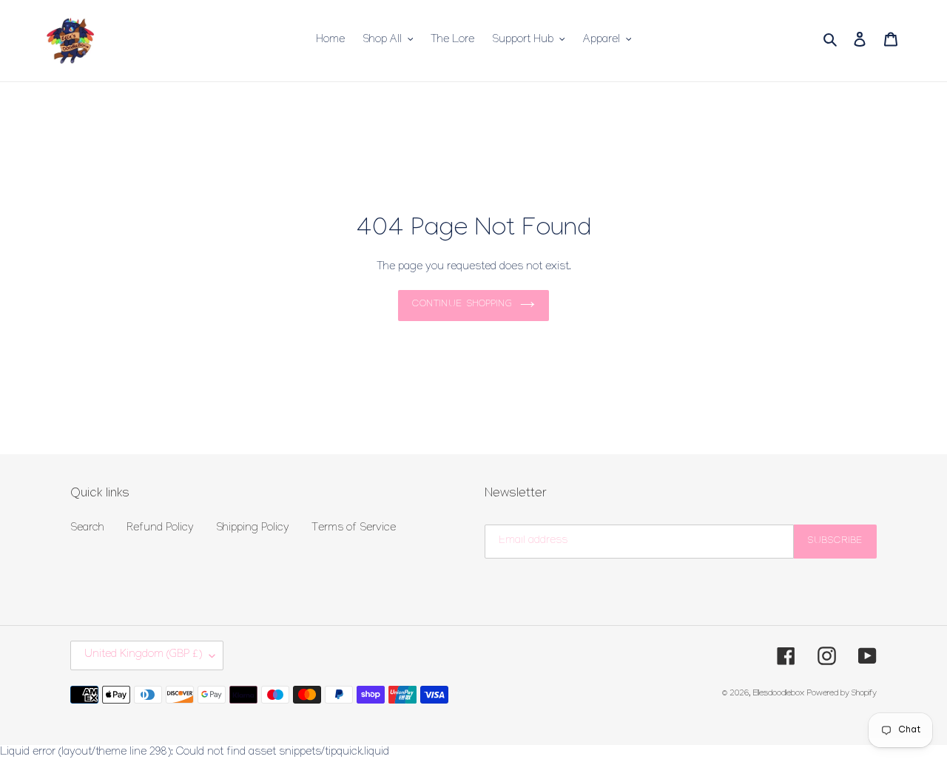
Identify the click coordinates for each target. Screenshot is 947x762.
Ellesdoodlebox (778, 694)
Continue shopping (462, 305)
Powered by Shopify (842, 694)
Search (87, 529)
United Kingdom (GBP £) (143, 655)
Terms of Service (353, 529)
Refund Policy (160, 529)
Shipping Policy (252, 529)
